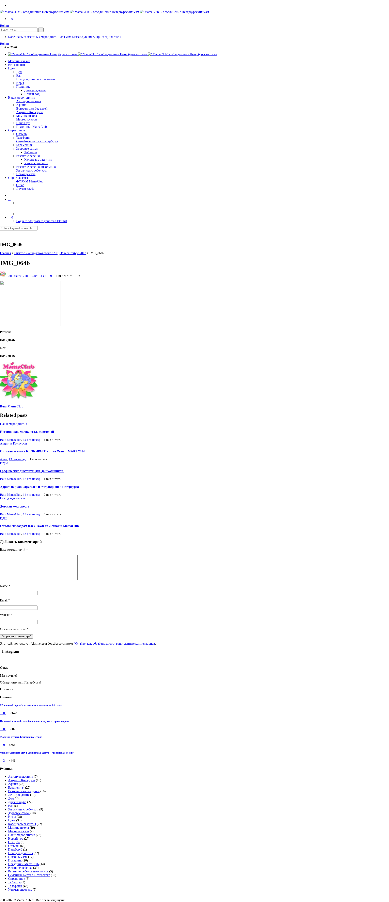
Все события (17, 64)
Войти (4, 25)
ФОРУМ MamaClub (29, 181)
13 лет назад (38, 275)
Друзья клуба (25, 188)
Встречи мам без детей (32, 108)
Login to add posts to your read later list (41, 221)
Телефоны (23, 137)
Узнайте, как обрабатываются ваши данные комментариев (114, 643)
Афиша (21, 105)
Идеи (11, 68)
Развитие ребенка (28, 156)
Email (5, 600)
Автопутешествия (28, 101)
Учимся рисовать (36, 163)
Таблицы (30, 152)
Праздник (23, 86)
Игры (20, 83)
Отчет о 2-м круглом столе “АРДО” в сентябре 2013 (50, 253)
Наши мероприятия (21, 97)
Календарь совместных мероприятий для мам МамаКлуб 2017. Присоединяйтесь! (64, 36)
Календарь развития (38, 159)
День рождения (35, 90)
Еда (18, 75)
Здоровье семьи (27, 148)
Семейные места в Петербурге (37, 141)
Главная (5, 253)
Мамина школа (26, 115)
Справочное (16, 130)
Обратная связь (18, 177)
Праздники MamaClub (31, 126)
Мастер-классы (26, 119)
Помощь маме (25, 174)
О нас (20, 185)
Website (6, 614)
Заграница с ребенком (31, 170)
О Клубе (14, 842)
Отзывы (21, 134)
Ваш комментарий (14, 549)
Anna (3, 459)
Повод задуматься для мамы (35, 79)
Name (5, 586)
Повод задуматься (12, 498)
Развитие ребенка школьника (36, 166)
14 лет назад (32, 439)
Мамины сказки (19, 61)
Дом (19, 72)
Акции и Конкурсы (29, 112)
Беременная (24, 145)
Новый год (32, 94)
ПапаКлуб (23, 123)
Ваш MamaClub (17, 275)
